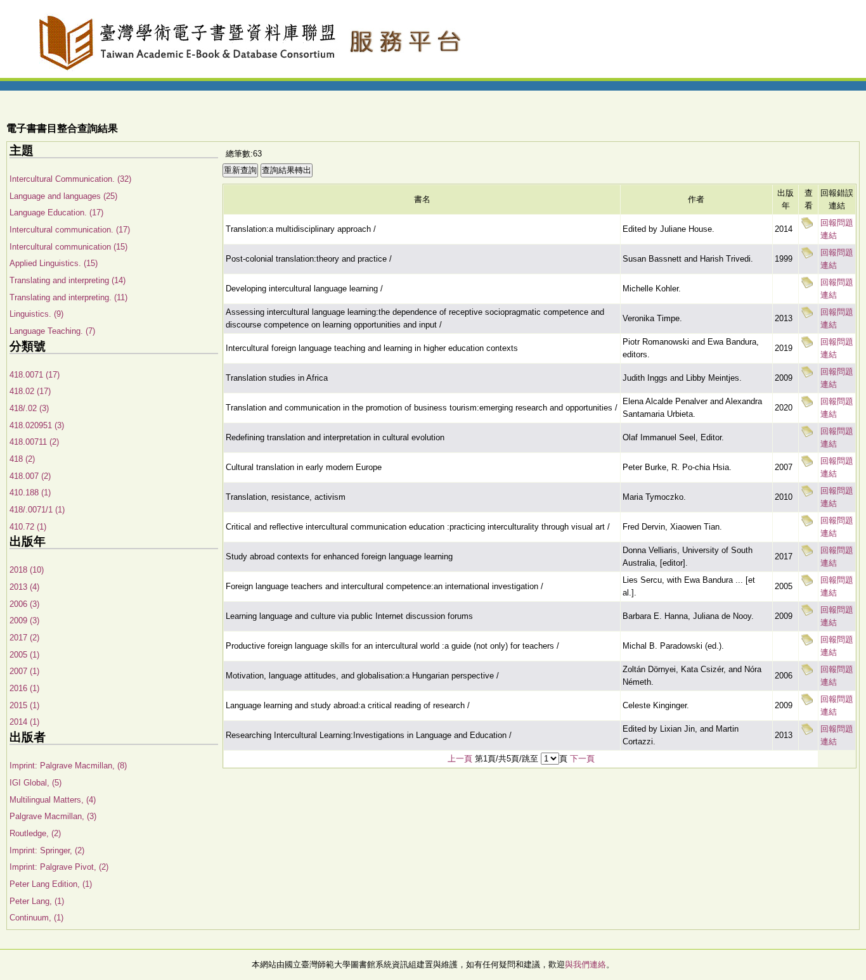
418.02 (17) (30, 391)
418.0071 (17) (35, 374)
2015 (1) (24, 705)
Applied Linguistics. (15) (54, 263)
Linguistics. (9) (36, 314)
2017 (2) (24, 637)
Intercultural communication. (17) (70, 229)
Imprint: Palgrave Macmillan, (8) (68, 765)
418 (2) (22, 459)
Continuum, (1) (36, 917)
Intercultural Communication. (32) (70, 179)
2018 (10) (27, 570)
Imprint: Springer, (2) (47, 850)
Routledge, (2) (35, 833)
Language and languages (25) (63, 196)
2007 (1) (24, 671)
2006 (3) (24, 604)
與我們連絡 (585, 964)
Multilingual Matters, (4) (53, 800)
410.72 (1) (28, 526)
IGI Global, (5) (35, 782)
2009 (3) (24, 620)
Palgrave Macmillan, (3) (53, 816)
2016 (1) (24, 688)
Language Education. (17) (56, 212)
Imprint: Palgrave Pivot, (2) (59, 867)
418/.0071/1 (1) (37, 509)
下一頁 (582, 758)
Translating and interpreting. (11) (68, 297)
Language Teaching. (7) (52, 331)
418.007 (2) (30, 476)
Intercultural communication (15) (68, 246)
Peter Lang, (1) (37, 901)
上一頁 (460, 758)
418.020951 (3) (37, 425)
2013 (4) (24, 587)
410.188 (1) (30, 492)
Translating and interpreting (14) (68, 280)
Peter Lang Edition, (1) (51, 884)
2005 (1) (24, 654)
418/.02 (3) (29, 408)
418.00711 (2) (34, 442)
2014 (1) (24, 722)
